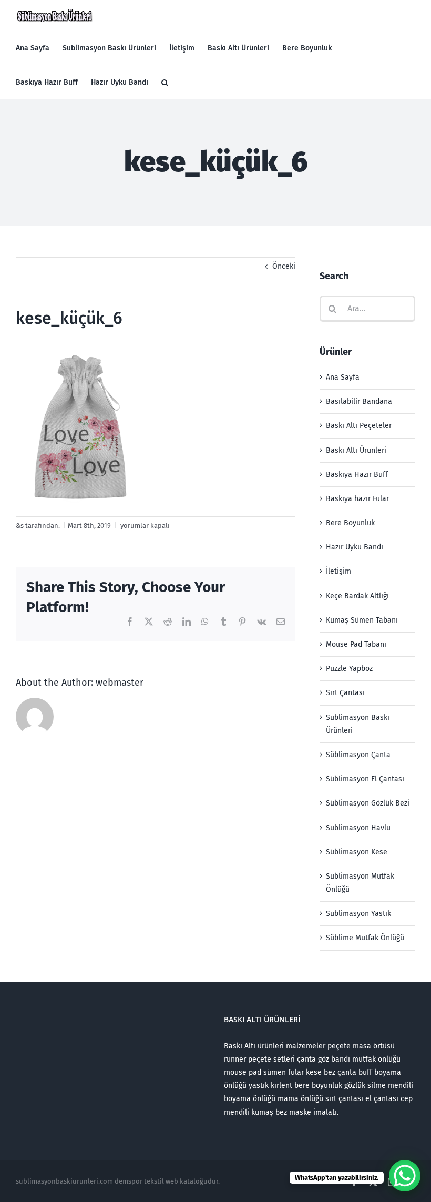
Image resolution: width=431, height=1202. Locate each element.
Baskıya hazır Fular (357, 498)
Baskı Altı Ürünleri (356, 450)
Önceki (283, 266)
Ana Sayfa (343, 377)
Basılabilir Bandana (359, 401)
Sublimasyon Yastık (358, 913)
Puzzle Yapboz (349, 668)
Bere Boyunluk (350, 522)
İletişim (338, 571)
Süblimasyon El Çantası (365, 779)
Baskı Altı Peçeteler (359, 425)
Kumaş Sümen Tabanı (362, 620)
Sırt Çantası (345, 692)
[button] (164, 82)
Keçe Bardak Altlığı (357, 596)
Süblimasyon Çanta (358, 754)
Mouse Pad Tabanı (356, 644)
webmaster (119, 682)
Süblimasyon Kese (356, 852)
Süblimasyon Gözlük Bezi (367, 803)
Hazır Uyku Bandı (354, 547)
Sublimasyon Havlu (358, 827)
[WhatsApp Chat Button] (404, 1175)
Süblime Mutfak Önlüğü (365, 937)
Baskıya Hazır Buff (357, 474)
